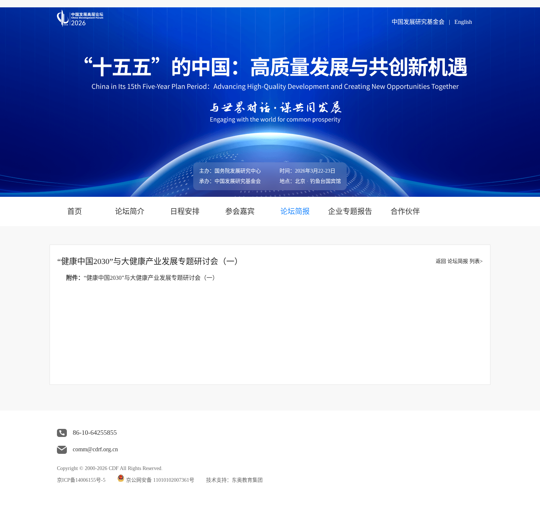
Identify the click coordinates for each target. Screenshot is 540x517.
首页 (74, 211)
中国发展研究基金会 (418, 22)
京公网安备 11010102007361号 (160, 480)
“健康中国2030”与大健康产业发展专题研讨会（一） (151, 278)
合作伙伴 (405, 211)
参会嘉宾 (240, 211)
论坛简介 (129, 211)
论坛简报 (295, 211)
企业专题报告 (350, 211)
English (463, 22)
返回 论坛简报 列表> (459, 261)
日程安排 (184, 211)
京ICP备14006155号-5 (81, 480)
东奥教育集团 (247, 480)
